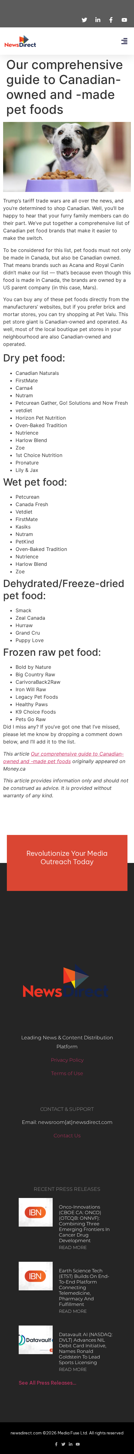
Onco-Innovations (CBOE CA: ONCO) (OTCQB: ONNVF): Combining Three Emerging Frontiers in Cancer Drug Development (84, 1223)
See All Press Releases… (47, 1383)
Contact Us (67, 1136)
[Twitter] (63, 1444)
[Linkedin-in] (71, 1444)
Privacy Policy (67, 1060)
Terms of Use (67, 1073)
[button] (124, 41)
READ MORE (73, 1247)
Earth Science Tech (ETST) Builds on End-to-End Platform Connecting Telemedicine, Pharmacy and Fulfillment (84, 1287)
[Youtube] (78, 1444)
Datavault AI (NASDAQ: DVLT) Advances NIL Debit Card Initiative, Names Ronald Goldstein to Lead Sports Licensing (85, 1348)
